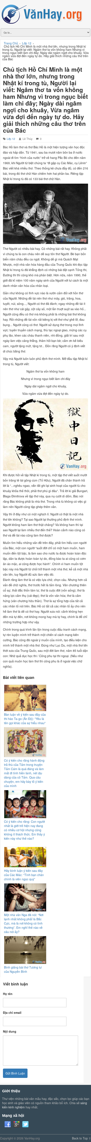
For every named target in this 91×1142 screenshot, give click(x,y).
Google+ (16, 1124)
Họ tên (7, 994)
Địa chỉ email (12, 1012)
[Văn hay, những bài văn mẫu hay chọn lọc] (45, 13)
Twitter (25, 1124)
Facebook (7, 1124)
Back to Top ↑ (81, 1138)
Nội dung (9, 1031)
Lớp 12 (11, 139)
